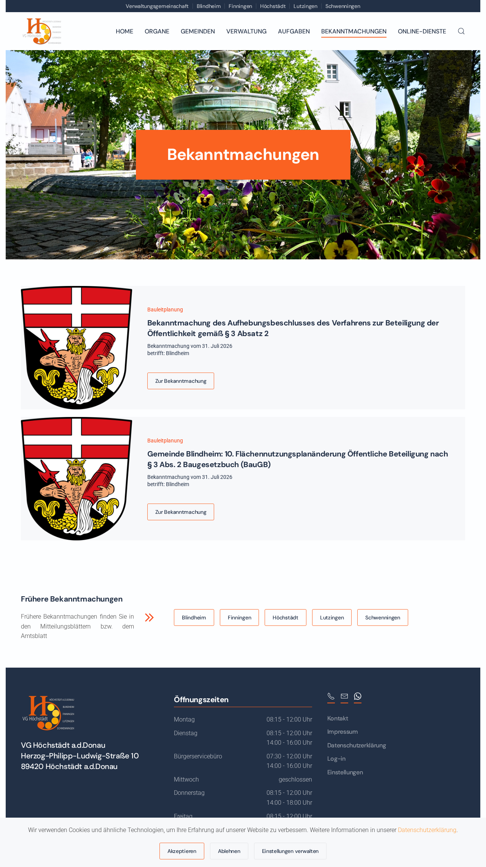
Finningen (240, 6)
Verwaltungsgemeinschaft (157, 6)
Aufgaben (294, 31)
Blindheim (209, 6)
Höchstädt (273, 6)
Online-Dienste (422, 31)
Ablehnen (229, 851)
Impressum (342, 732)
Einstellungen (345, 772)
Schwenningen (342, 6)
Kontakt (337, 718)
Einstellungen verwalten (290, 851)
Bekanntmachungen (354, 31)
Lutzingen (305, 6)
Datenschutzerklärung (356, 745)
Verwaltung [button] (246, 31)
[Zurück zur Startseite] (41, 31)
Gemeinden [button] (198, 31)
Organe (157, 31)
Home (124, 31)
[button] (461, 31)
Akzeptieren (181, 851)
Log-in (336, 759)
